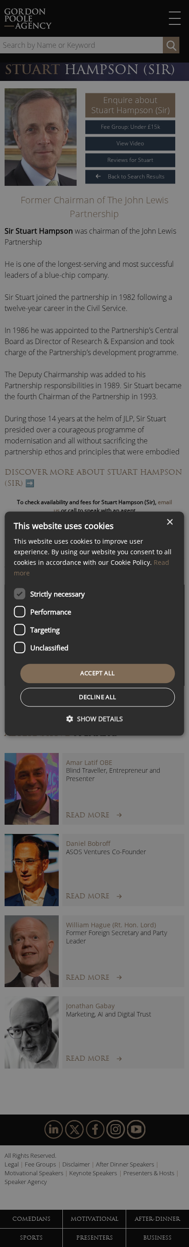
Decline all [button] (97, 697)
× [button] (169, 522)
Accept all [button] (97, 673)
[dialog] (94, 623)
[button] (94, 718)
